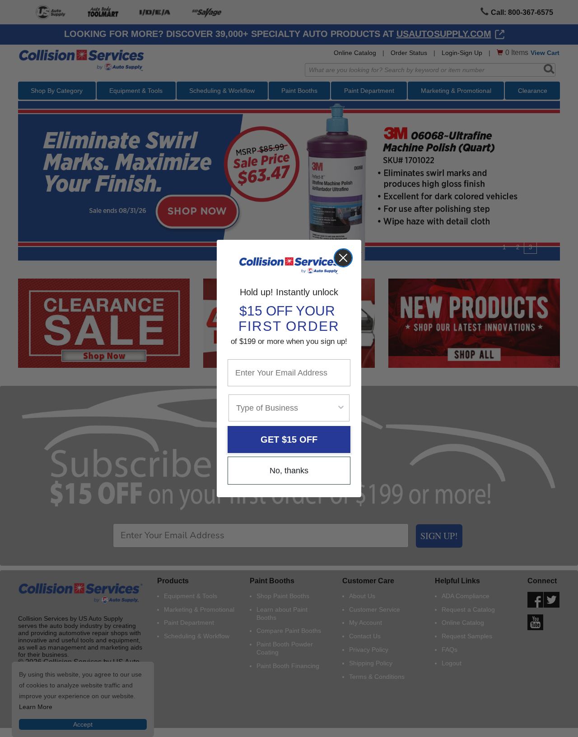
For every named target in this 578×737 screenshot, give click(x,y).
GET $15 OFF (289, 439)
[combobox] (286, 408)
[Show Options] (340, 408)
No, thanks (289, 470)
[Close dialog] (343, 258)
